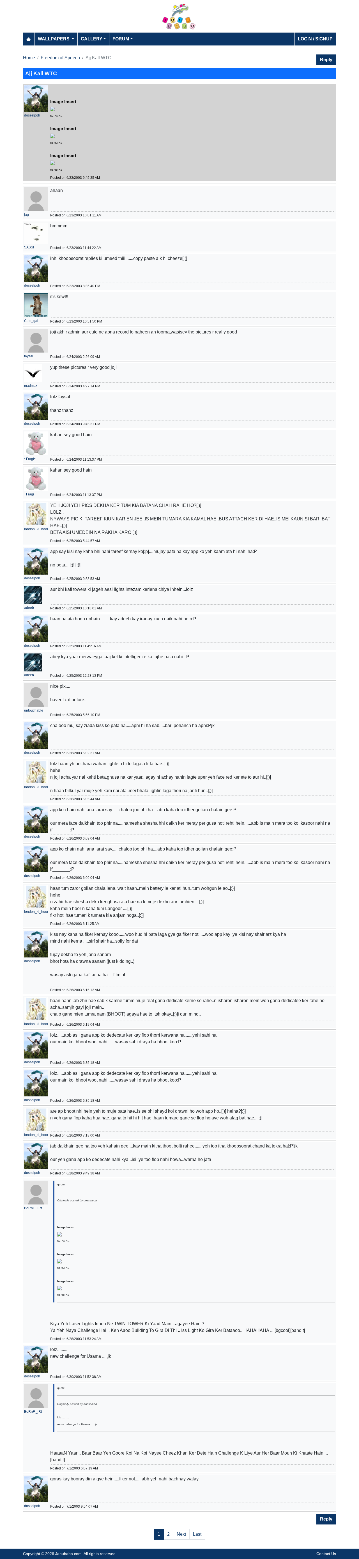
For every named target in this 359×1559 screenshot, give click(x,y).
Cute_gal (31, 321)
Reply (326, 59)
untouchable (33, 710)
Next (181, 1534)
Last (197, 1534)
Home (29, 57)
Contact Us (326, 1553)
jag (26, 215)
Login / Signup (315, 38)
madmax (30, 386)
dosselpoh (32, 115)
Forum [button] (120, 38)
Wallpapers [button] (54, 38)
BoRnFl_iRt (33, 1208)
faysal (28, 356)
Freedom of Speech (60, 57)
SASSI (29, 247)
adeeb (29, 608)
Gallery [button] (91, 38)
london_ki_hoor (36, 529)
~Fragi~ (30, 459)
